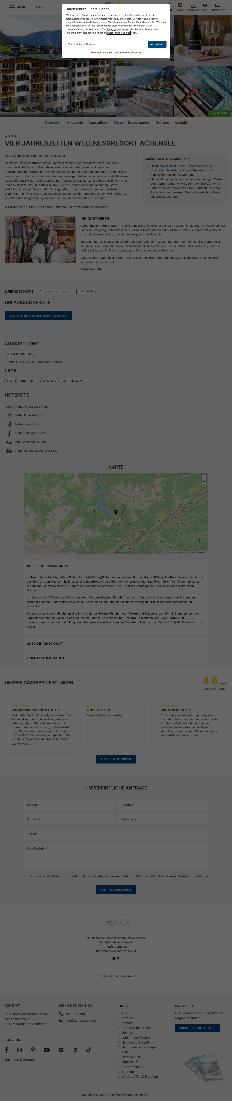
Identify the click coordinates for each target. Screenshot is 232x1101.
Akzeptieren (157, 44)
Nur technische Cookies (81, 44)
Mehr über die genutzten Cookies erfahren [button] (114, 52)
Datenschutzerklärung (118, 32)
